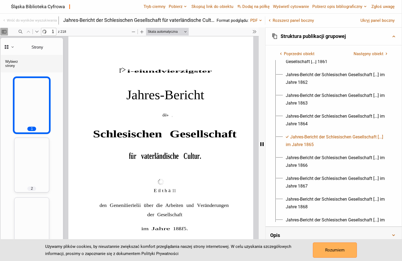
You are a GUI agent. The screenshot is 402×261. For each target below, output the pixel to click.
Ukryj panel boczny (377, 20)
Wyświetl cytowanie (291, 6)
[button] (334, 36)
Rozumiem (335, 250)
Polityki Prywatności (160, 253)
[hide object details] (262, 144)
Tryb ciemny (154, 6)
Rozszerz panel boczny (293, 20)
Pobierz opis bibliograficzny (337, 6)
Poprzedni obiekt (299, 53)
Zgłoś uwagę (383, 6)
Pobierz (175, 6)
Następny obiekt (368, 53)
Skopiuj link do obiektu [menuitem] (212, 6)
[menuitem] (336, 78)
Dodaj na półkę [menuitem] (256, 6)
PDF (254, 20)
